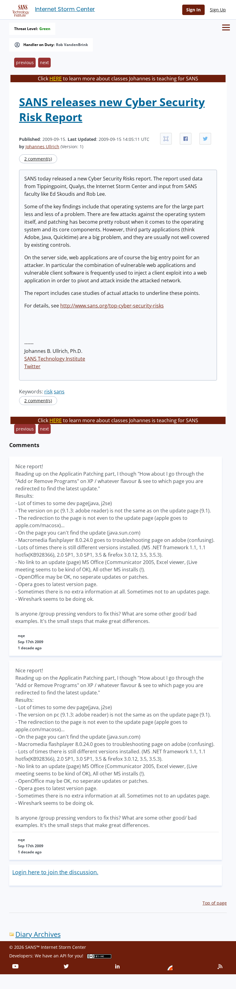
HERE (55, 78)
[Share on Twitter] (205, 139)
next (44, 62)
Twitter (32, 366)
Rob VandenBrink (72, 44)
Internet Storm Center (65, 9)
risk (48, 391)
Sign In (193, 10)
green (44, 28)
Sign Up (218, 10)
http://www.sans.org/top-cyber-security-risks (112, 305)
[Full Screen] (166, 139)
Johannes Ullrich (42, 146)
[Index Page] (19, 9)
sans (59, 391)
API (63, 956)
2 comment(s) (38, 159)
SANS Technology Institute (54, 358)
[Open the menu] (226, 27)
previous (25, 62)
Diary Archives (38, 934)
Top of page (215, 903)
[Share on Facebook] (185, 139)
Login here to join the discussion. (55, 872)
